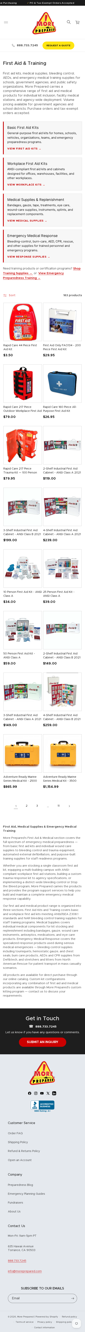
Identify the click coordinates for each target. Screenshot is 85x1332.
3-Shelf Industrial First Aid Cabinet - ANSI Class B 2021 (22, 532)
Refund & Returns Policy (24, 1151)
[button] (6, 22)
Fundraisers (15, 1202)
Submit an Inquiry (42, 1042)
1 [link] (15, 806)
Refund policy (69, 1317)
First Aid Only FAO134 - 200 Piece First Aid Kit (62, 347)
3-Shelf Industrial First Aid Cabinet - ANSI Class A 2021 (22, 717)
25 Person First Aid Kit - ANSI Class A (59, 594)
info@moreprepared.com (25, 1271)
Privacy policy (44, 1322)
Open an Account (20, 1160)
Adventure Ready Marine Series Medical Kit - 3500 (59, 779)
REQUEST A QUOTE (58, 45)
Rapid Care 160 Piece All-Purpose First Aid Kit (60, 409)
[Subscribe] (72, 1298)
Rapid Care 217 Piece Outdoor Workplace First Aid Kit (22, 411)
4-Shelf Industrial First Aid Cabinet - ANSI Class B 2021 (61, 717)
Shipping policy (64, 1322)
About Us (14, 1211)
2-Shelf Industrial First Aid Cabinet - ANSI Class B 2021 (61, 655)
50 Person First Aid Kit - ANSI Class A (19, 655)
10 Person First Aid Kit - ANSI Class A (22, 594)
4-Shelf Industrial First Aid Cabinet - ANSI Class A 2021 (62, 532)
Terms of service (25, 1322)
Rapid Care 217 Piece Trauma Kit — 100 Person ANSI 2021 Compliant (20, 472)
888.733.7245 (27, 45)
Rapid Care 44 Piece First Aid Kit (20, 347)
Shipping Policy (18, 1142)
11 (59, 806)
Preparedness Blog (20, 1185)
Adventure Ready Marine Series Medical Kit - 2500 (20, 779)
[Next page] (69, 806)
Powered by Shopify (47, 1317)
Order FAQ (15, 1133)
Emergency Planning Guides (26, 1194)
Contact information (44, 1327)
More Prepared (25, 1317)
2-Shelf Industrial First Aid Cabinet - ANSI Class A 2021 (62, 470)
